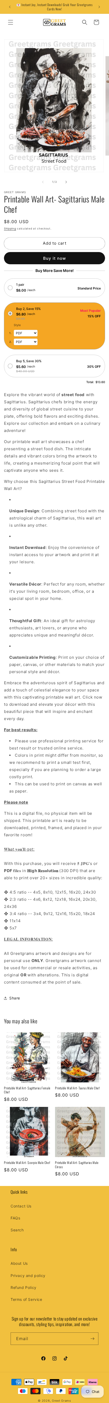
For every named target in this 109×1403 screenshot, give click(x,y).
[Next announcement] (99, 7)
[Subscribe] (92, 1338)
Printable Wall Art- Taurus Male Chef (77, 1088)
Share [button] (14, 998)
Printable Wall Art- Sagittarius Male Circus (77, 1164)
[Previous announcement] (10, 7)
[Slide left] (43, 182)
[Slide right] (66, 182)
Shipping (10, 228)
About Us (19, 1263)
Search (17, 1230)
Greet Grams (61, 1400)
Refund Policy (24, 1287)
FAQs (15, 1218)
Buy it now (54, 258)
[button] (10, 22)
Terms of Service (26, 1299)
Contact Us (21, 1206)
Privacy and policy (28, 1275)
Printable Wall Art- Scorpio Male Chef (27, 1162)
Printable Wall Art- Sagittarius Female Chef (27, 1090)
